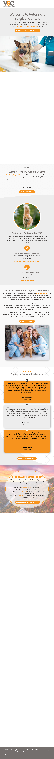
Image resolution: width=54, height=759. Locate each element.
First (27, 702)
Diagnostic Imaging (16, 719)
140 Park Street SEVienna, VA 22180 (27, 546)
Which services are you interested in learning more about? (26, 710)
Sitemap (35, 752)
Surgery (27, 102)
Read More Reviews (26, 458)
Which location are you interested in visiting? (22, 724)
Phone (9, 708)
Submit (11, 739)
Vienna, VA (13, 726)
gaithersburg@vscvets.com (27, 671)
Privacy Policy (45, 750)
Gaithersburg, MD (15, 731)
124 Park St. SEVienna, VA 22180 (27, 557)
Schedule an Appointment (26, 30)
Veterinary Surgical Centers (15, 175)
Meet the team (26, 321)
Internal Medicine (27, 159)
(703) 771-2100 (22, 491)
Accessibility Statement (24, 752)
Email (10, 706)
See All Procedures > (27, 280)
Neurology (27, 130)
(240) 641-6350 (22, 495)
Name (10, 700)
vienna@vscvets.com (27, 571)
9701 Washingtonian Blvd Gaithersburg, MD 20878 (27, 659)
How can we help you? (15, 735)
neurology (19, 26)
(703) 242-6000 (26, 487)
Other (12, 722)
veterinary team (41, 294)
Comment (11, 737)
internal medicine (32, 26)
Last (27, 704)
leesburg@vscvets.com (26, 626)
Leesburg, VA (14, 728)
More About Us (26, 192)
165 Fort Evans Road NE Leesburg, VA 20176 (27, 612)
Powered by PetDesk (33, 750)
